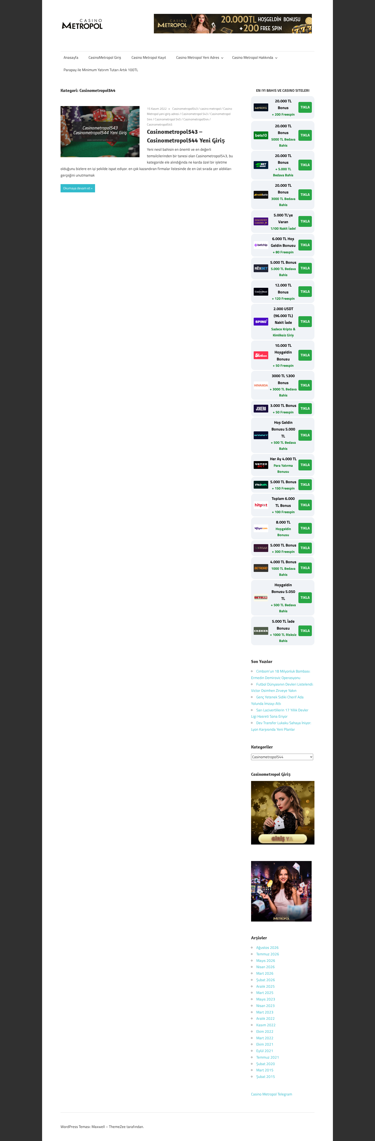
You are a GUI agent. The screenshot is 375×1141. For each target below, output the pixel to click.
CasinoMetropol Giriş (105, 57)
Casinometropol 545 (168, 119)
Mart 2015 (264, 1070)
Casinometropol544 (196, 119)
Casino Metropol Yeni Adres (197, 57)
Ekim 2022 (264, 1031)
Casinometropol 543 (195, 113)
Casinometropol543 (185, 108)
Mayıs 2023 (265, 999)
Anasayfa (71, 57)
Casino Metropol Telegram (271, 1094)
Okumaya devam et (76, 188)
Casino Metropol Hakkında (252, 57)
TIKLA (305, 107)
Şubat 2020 (265, 1064)
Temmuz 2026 (267, 954)
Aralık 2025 (265, 986)
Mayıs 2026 (265, 960)
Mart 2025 (264, 992)
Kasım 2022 (266, 1025)
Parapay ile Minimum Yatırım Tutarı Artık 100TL (101, 70)
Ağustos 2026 (267, 947)
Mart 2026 (264, 973)
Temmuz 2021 (267, 1057)
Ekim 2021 (264, 1044)
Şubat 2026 (265, 980)
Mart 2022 (264, 1038)
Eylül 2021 (264, 1051)
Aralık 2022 (265, 1018)
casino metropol (210, 108)
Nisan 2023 (265, 1005)
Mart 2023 (264, 1012)
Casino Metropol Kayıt (149, 57)
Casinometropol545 (159, 124)
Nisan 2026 (265, 967)
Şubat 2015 (265, 1076)
